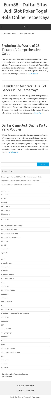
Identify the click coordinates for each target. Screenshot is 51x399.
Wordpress (36, 397)
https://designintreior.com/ (11, 225)
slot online (5, 195)
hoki (3, 344)
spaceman (5, 321)
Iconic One (14, 397)
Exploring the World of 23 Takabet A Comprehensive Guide (21, 49)
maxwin (4, 364)
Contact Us (23, 374)
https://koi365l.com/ (9, 229)
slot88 (3, 199)
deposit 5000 (6, 329)
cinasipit (4, 367)
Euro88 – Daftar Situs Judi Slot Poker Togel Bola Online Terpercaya (25, 11)
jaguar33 (4, 241)
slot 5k (3, 340)
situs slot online (7, 274)
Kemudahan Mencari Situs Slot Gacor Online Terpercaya (20, 181)
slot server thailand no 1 (10, 352)
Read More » (33, 74)
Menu (25, 27)
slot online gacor (7, 278)
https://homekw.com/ (9, 233)
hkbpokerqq (6, 206)
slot (2, 259)
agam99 (4, 253)
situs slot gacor (7, 263)
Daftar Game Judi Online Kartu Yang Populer (16, 184)
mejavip (4, 202)
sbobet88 (4, 294)
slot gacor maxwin (8, 290)
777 (2, 325)
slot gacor (5, 191)
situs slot (4, 270)
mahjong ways (6, 333)
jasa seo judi (7, 376)
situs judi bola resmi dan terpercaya (15, 313)
